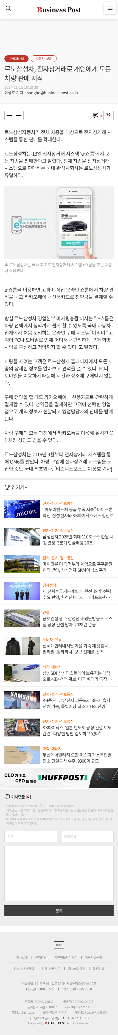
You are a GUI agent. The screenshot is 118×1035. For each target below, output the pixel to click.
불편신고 (98, 968)
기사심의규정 (76, 968)
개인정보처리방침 (65, 957)
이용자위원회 (93, 957)
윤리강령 (41, 957)
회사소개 (22, 957)
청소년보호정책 (24, 968)
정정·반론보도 (50, 968)
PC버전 (59, 945)
